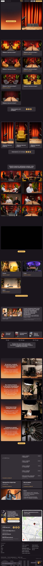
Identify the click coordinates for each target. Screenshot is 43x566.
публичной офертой (8, 23)
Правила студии (20, 557)
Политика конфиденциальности (12, 557)
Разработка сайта (38, 558)
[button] (28, 53)
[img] (32, 525)
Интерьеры (10, 8)
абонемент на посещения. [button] (33, 497)
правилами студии (14, 23)
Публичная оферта (3, 557)
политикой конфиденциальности (8, 563)
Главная (6, 8)
